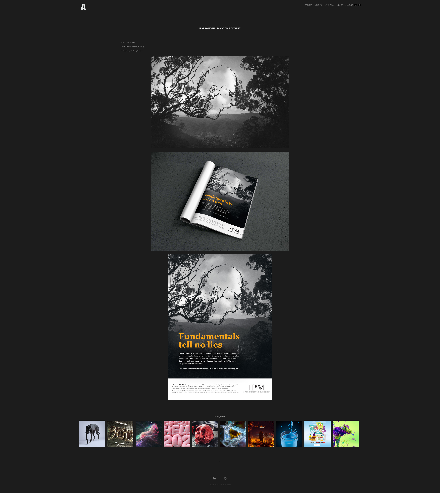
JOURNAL (318, 5)
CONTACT (349, 5)
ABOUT (340, 5)
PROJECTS (309, 5)
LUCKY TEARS (329, 5)
